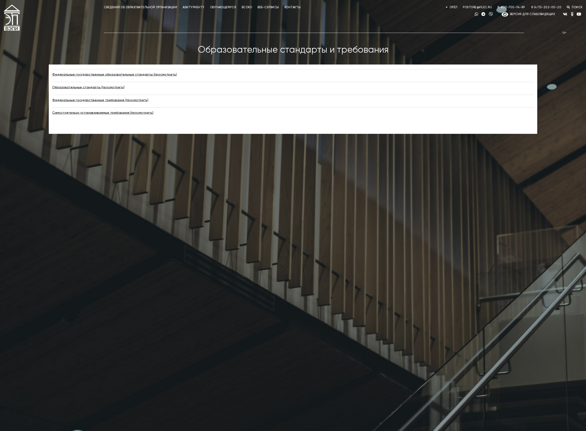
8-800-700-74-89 (511, 7)
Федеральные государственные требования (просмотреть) (100, 100)
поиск (577, 7)
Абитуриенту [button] (194, 7)
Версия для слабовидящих (531, 14)
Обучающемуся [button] (223, 7)
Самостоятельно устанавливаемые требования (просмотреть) (102, 112)
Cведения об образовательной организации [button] (140, 7)
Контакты (293, 7)
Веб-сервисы (268, 7)
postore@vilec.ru (477, 7)
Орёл (453, 7)
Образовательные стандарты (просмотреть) (88, 87)
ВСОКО (247, 7)
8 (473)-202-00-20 (546, 7)
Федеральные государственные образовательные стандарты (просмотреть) (114, 74)
